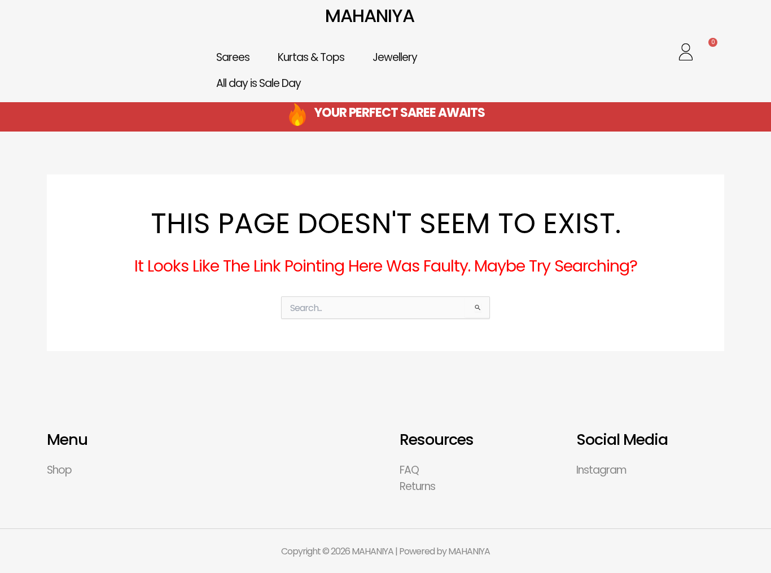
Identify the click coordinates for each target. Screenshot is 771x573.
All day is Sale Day (258, 83)
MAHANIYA (369, 15)
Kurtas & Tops (311, 57)
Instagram (601, 470)
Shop (59, 470)
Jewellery (395, 57)
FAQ (409, 470)
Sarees (232, 57)
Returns (417, 486)
